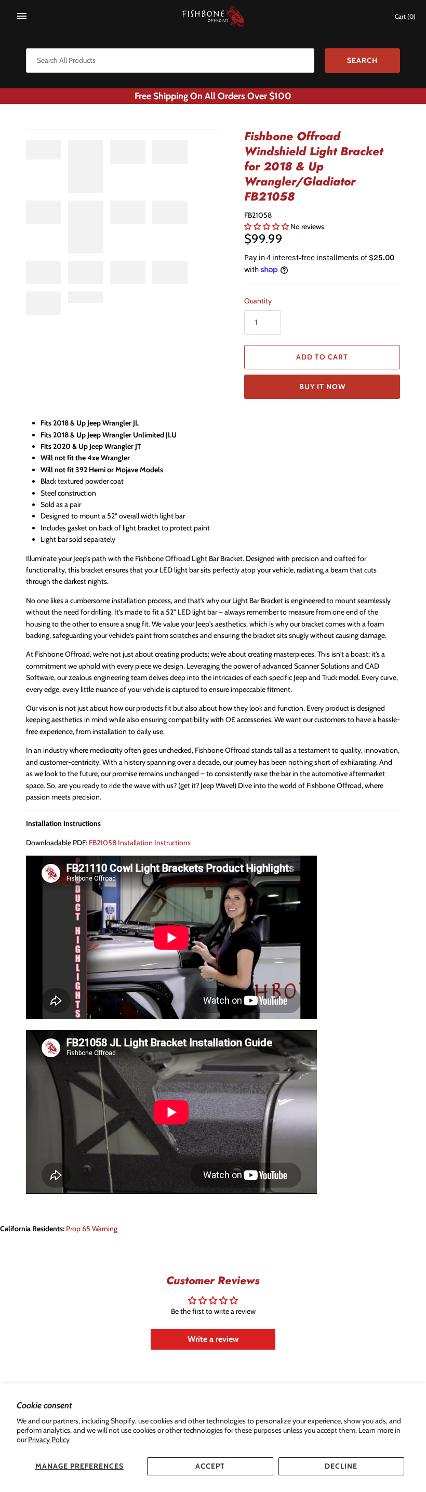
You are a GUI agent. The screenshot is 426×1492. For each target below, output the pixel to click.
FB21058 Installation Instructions (140, 842)
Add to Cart (322, 357)
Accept (210, 1466)
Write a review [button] (213, 1339)
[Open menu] (21, 16)
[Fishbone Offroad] (213, 16)
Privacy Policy (49, 1439)
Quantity (258, 300)
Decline (341, 1466)
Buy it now (322, 386)
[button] (267, 226)
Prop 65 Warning (91, 1228)
